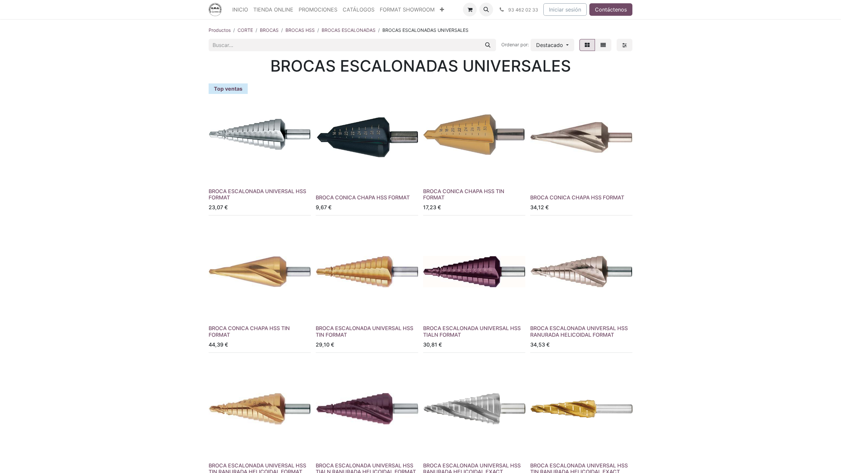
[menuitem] (240, 9)
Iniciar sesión (565, 9)
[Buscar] (488, 45)
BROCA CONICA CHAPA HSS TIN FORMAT (463, 194)
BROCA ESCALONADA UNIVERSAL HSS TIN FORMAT (364, 331)
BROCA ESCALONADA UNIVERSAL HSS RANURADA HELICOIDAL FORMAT (579, 331)
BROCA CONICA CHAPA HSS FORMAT (363, 197)
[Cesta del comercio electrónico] (470, 9)
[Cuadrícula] (587, 45)
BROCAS (269, 30)
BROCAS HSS (300, 30)
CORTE (245, 30)
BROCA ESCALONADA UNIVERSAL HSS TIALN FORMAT (472, 331)
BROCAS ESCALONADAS (348, 30)
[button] (486, 9)
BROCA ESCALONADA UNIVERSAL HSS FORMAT (257, 194)
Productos (220, 30)
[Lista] (603, 45)
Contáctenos (611, 9)
